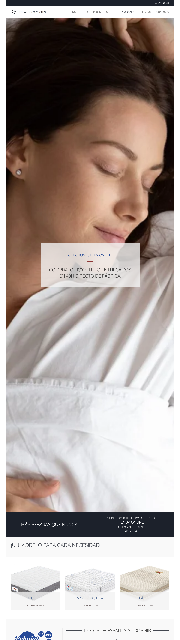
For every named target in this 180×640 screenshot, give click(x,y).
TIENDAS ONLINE (127, 12)
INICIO (75, 12)
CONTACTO (162, 12)
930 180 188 (130, 531)
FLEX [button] (86, 12)
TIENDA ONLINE (131, 522)
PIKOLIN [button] (97, 12)
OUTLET (110, 12)
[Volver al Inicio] (30, 12)
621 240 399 (163, 3)
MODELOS (146, 12)
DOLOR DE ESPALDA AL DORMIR (117, 630)
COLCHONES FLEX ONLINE (90, 255)
